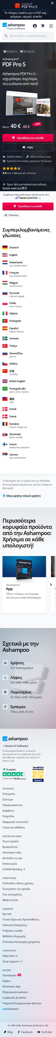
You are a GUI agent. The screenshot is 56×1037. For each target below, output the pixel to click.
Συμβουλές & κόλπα (14, 997)
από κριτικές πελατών (19, 173)
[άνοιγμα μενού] (51, 26)
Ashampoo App (11, 986)
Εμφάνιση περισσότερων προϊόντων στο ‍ (26, 196)
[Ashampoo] (15, 739)
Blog (10, 1032)
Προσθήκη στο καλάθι (30, 138)
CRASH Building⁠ (12, 869)
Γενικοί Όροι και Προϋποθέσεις (20, 919)
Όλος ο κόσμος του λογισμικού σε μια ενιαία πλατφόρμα (23, 595)
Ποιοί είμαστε (10, 841)
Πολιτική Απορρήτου (14, 925)
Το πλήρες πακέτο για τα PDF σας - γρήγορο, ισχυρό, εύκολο (26, 14)
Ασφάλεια (8, 810)
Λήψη (29, 147)
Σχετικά (6, 914)
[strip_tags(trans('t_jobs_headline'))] (38, 774)
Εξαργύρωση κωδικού (15, 992)
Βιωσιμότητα (10, 847)
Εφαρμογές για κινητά (15, 822)
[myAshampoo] (35, 26)
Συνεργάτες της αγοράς (16, 889)
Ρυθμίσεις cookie (12, 930)
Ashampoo (10, 1009)
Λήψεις (6, 981)
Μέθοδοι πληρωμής (14, 936)
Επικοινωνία (9, 863)
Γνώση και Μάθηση (13, 827)
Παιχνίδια (8, 816)
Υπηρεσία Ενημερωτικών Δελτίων (21, 1003)
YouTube (46, 1032)
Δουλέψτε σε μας (12, 858)
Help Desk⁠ (8, 956)
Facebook (27, 1032)
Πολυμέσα (8, 794)
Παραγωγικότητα (12, 805)
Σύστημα (7, 799)
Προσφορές (11, 975)
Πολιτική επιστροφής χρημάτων (21, 942)
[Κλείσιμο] (52, 3)
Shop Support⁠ (10, 961)
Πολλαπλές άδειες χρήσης (17, 883)
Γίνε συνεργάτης (12, 894)
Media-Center (10, 900)
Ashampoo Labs (11, 852)
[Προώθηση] (51, 584)
